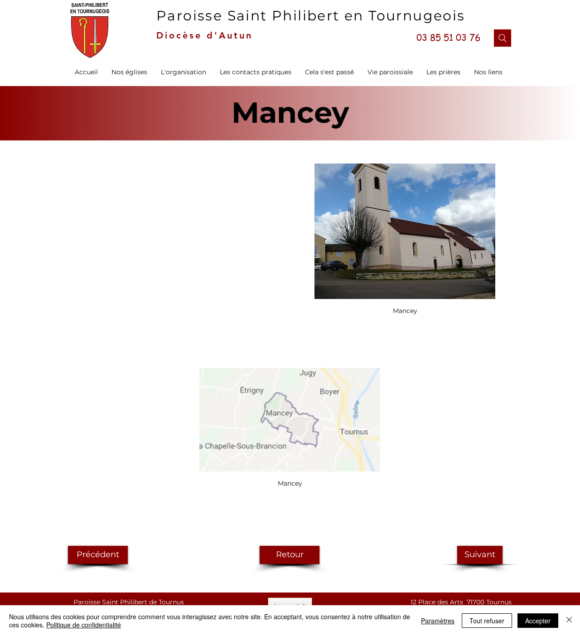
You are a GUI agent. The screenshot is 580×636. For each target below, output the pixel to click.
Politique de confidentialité (83, 624)
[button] (183, 72)
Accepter (538, 620)
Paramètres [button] (437, 620)
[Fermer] (569, 620)
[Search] (502, 38)
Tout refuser (486, 620)
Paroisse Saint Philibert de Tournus (128, 602)
